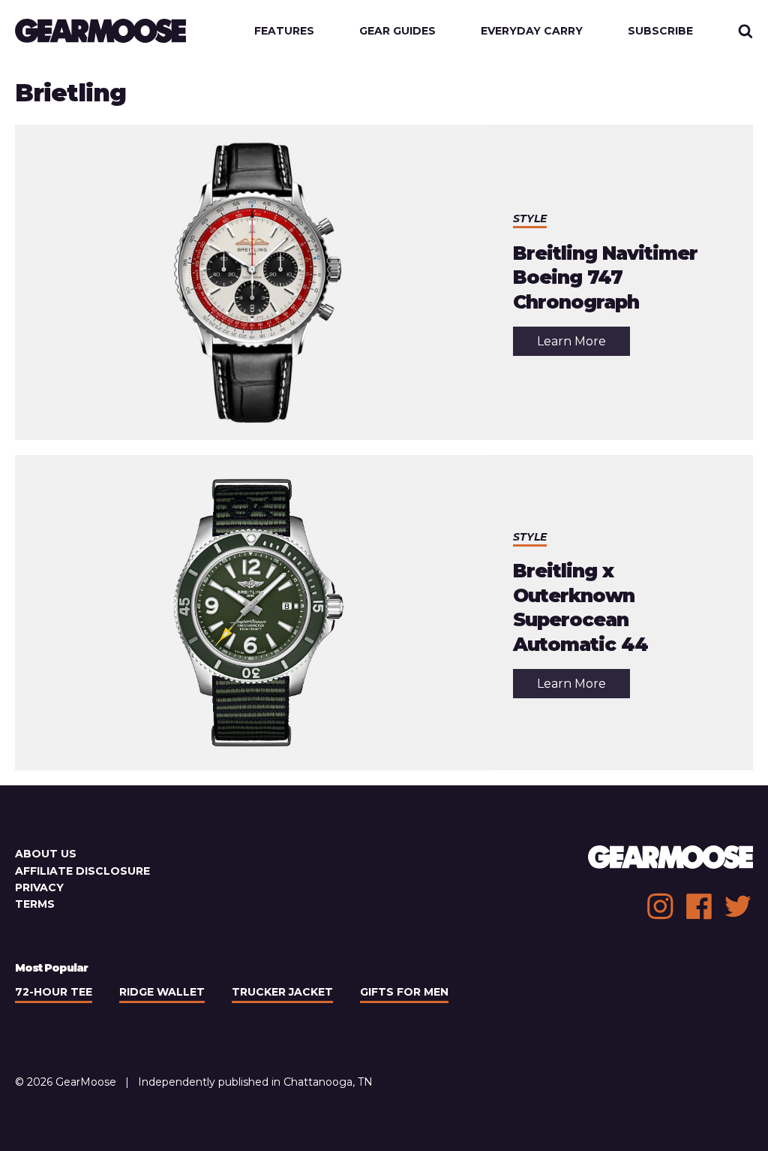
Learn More (583, 344)
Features (284, 31)
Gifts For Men (404, 992)
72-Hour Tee (53, 992)
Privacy (39, 887)
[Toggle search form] (745, 30)
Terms (35, 904)
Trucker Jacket (282, 992)
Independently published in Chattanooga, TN (255, 1082)
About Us (45, 853)
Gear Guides (397, 31)
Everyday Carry (532, 31)
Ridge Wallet (162, 992)
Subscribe (660, 31)
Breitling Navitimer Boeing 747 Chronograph (605, 277)
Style (530, 218)
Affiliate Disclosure (82, 871)
